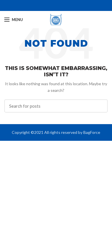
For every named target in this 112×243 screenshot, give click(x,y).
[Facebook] (52, 5)
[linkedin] (59, 5)
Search (100, 106)
